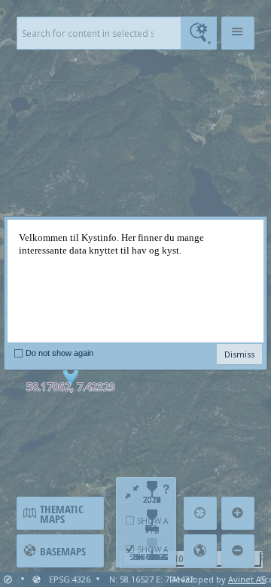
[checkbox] (18, 353)
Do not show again (59, 352)
